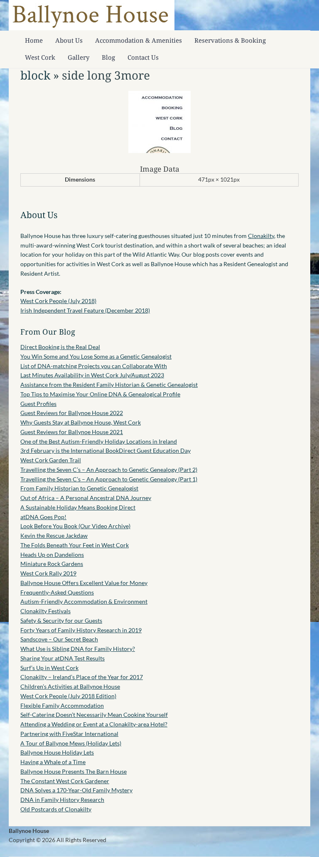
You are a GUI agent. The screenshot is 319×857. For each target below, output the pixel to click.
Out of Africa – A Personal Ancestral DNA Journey (85, 497)
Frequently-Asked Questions (57, 592)
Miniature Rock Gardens (51, 563)
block (35, 75)
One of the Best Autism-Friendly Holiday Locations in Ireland (98, 441)
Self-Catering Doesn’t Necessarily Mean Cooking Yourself (94, 714)
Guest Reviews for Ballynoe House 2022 (71, 412)
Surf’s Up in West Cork (49, 667)
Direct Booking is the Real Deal (60, 346)
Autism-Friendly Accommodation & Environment (83, 601)
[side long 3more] (159, 150)
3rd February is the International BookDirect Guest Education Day (105, 450)
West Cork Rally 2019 (48, 573)
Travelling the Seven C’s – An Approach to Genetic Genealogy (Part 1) (108, 479)
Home (34, 40)
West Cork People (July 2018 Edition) (68, 695)
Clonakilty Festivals (45, 610)
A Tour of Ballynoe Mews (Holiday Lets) (70, 743)
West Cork (40, 57)
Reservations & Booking (230, 40)
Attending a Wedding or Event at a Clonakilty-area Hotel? (93, 724)
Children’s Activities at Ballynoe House (70, 686)
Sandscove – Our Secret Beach (59, 639)
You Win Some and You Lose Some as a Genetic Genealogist (96, 356)
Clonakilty (261, 235)
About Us (69, 40)
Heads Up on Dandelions (52, 554)
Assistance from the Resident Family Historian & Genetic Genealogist (109, 384)
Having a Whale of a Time (53, 761)
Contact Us (143, 57)
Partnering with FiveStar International (69, 733)
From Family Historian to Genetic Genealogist (79, 488)
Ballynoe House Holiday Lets (57, 752)
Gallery (78, 57)
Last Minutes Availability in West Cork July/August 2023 (92, 375)
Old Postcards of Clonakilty (55, 809)
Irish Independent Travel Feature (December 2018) (85, 310)
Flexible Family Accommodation (62, 705)
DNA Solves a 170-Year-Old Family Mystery (76, 790)
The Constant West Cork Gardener (64, 780)
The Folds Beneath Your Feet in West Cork (74, 545)
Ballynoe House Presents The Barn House (73, 771)
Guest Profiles (38, 403)
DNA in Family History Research (62, 799)
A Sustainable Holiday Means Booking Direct (77, 507)
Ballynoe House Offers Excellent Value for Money (83, 582)
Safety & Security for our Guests (61, 620)
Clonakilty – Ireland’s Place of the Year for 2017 (81, 676)
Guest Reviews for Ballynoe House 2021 (71, 431)
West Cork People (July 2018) (58, 300)
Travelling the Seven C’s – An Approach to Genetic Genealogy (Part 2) (108, 469)
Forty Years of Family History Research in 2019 (81, 630)
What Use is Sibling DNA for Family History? (77, 648)
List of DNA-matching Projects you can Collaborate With (93, 365)
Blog (108, 57)
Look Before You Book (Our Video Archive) (75, 525)
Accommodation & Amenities (138, 40)
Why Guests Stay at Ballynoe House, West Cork (80, 422)
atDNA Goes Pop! (43, 516)
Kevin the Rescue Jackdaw (54, 535)
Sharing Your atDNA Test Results (62, 658)
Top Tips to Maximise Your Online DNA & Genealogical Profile (100, 394)
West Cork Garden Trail (50, 460)
